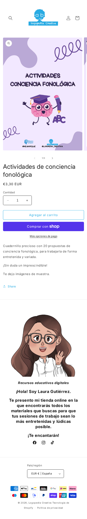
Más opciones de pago (43, 236)
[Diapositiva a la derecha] (52, 158)
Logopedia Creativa (40, 502)
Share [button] (12, 286)
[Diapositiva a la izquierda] (34, 158)
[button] (10, 18)
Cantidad (9, 192)
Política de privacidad (50, 507)
